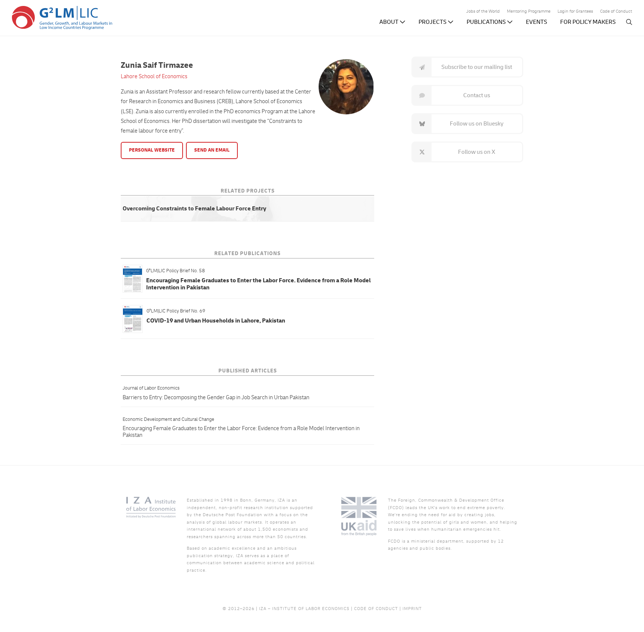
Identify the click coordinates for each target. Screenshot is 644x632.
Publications (487, 22)
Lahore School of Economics (154, 76)
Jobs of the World (483, 11)
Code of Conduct (616, 11)
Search (629, 22)
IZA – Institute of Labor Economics (304, 609)
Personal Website (152, 150)
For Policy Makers (588, 22)
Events (536, 22)
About (389, 22)
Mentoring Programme (528, 11)
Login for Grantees (575, 11)
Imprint (412, 609)
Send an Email (212, 150)
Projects (433, 22)
